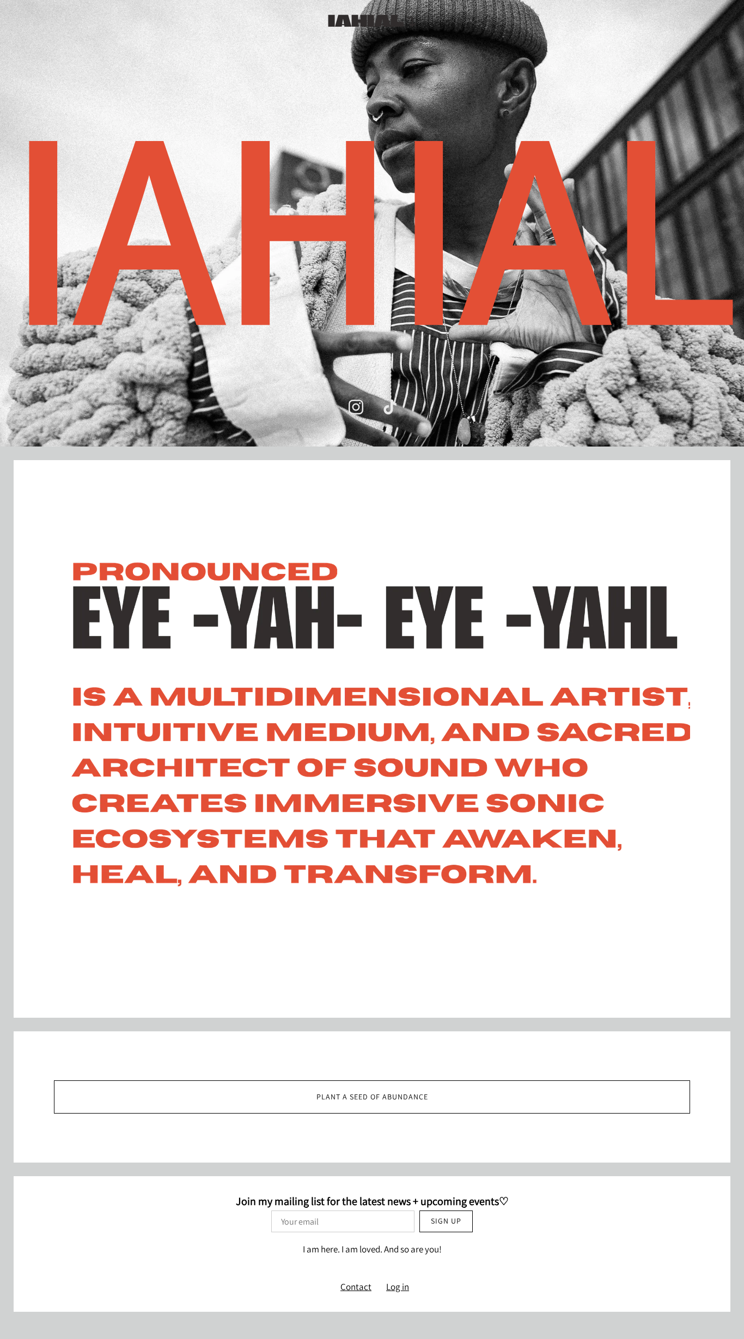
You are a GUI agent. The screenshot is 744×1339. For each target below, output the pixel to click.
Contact (355, 1287)
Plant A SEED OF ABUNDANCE (372, 1097)
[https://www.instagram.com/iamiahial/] (356, 407)
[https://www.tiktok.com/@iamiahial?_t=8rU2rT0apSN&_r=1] (390, 407)
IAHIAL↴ (372, 20)
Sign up (446, 1221)
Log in (397, 1287)
